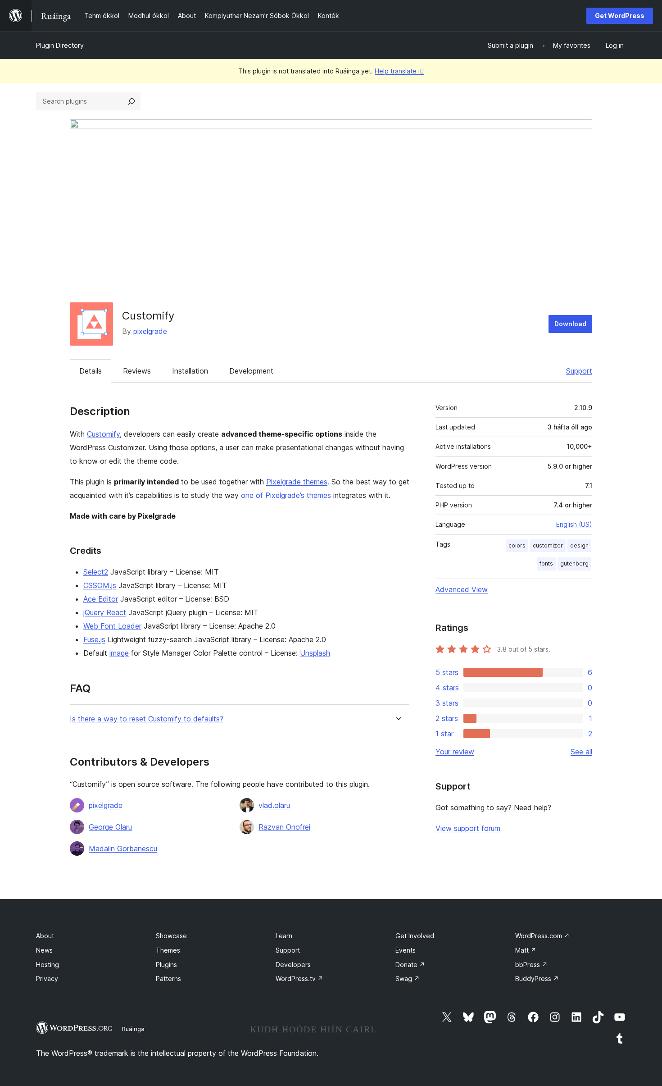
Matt (525, 950)
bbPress (531, 964)
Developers (293, 964)
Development (251, 370)
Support (579, 370)
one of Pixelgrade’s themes (286, 495)
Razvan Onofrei (284, 826)
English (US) (574, 524)
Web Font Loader (112, 625)
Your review (454, 751)
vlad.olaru (274, 805)
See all (581, 751)
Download (570, 324)
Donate (410, 964)
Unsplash (315, 652)
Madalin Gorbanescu (123, 848)
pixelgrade (150, 331)
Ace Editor (100, 598)
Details (90, 370)
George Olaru (110, 826)
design (579, 545)
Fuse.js (94, 639)
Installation (190, 370)
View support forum (467, 828)
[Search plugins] (131, 101)
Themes (168, 950)
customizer (548, 545)
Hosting (47, 964)
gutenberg (574, 563)
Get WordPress (619, 15)
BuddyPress (537, 978)
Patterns (168, 978)
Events (405, 950)
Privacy (47, 978)
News (44, 950)
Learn (284, 936)
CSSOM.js (99, 585)
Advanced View (461, 589)
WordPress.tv (299, 978)
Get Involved (414, 936)
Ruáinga (133, 1028)
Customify (103, 433)
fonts (546, 563)
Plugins (166, 964)
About (45, 936)
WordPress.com (542, 936)
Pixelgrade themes (296, 481)
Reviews (137, 370)
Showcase (171, 936)
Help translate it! (399, 71)
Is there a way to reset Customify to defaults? (146, 719)
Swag (407, 978)
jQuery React (104, 612)
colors (517, 545)
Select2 (95, 571)
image (119, 652)
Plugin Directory (60, 45)
